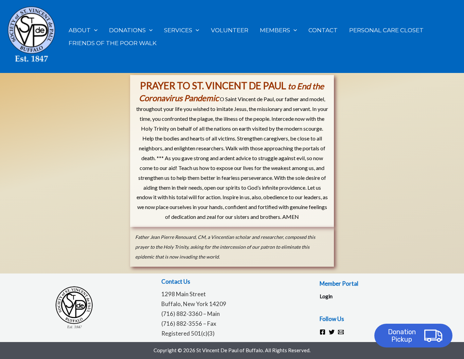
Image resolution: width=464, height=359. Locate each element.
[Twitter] (332, 332)
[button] (94, 30)
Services (178, 30)
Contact (323, 30)
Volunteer (229, 30)
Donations (127, 30)
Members (275, 30)
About (80, 30)
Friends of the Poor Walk (113, 43)
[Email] (341, 332)
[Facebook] (322, 332)
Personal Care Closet (386, 30)
